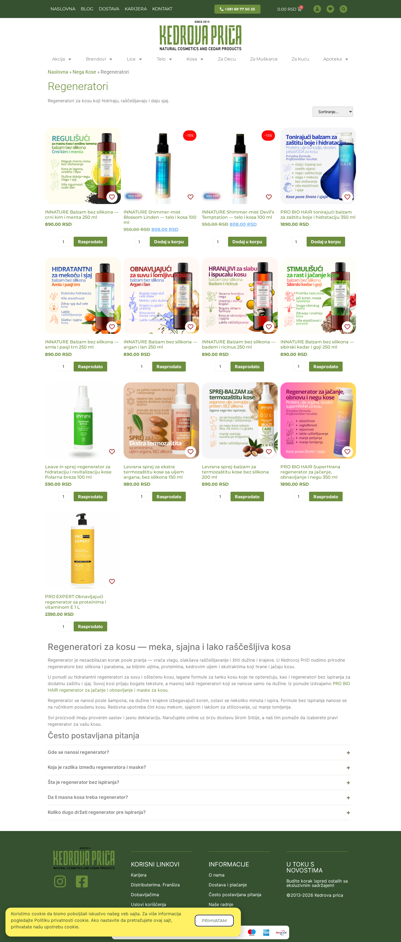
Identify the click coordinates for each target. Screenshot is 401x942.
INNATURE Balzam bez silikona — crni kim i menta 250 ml (82, 214)
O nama (217, 875)
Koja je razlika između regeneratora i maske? (97, 767)
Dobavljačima (145, 894)
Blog (87, 8)
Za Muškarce (264, 59)
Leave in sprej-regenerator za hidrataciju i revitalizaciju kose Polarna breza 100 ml (78, 472)
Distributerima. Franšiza (155, 884)
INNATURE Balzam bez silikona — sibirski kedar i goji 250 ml (317, 344)
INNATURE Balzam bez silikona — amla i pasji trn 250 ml (82, 344)
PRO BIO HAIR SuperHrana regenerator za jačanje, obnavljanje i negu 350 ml (310, 472)
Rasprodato (90, 241)
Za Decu (227, 59)
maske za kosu (152, 690)
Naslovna (62, 8)
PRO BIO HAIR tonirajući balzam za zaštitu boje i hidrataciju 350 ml (317, 214)
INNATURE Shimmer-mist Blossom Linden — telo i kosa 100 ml (160, 217)
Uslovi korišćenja (148, 904)
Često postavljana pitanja (235, 894)
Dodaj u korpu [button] (169, 241)
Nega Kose (84, 72)
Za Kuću (300, 59)
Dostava (109, 8)
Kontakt (162, 8)
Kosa (192, 59)
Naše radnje (221, 904)
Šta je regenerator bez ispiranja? (83, 782)
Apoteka (332, 59)
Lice (131, 59)
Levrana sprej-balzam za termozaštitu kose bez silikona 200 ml (235, 472)
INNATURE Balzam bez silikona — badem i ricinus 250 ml (239, 344)
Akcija (58, 59)
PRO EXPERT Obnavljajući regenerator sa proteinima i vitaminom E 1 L (75, 602)
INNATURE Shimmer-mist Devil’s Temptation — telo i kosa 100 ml (238, 214)
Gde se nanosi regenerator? (78, 752)
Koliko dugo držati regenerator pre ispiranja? (97, 812)
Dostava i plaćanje (228, 884)
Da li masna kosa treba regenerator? (88, 797)
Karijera (136, 8)
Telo (161, 59)
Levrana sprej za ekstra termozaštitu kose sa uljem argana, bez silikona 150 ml (154, 472)
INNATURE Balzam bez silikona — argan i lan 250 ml (160, 344)
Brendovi (96, 59)
